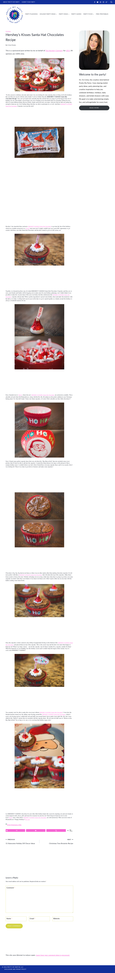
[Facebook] (94, 2)
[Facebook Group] (97, 2)
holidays (98, 93)
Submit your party (28, 2)
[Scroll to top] (110, 966)
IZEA (68, 51)
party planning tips (95, 86)
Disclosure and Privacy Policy (15, 969)
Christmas (8, 31)
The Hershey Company (54, 51)
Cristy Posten (11, 45)
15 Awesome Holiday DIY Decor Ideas (20, 841)
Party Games (76, 14)
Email (32, 918)
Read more (94, 108)
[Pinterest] (100, 2)
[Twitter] (106, 2)
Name (9, 918)
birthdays (90, 93)
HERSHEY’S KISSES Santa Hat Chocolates (39, 226)
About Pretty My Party (11, 2)
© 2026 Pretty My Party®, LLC (12, 967)
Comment (10, 888)
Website (56, 918)
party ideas (83, 86)
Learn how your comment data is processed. (53, 955)
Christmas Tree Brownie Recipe (61, 841)
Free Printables (102, 14)
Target (27, 228)
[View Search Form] (111, 2)
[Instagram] (103, 2)
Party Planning (31, 14)
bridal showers (95, 96)
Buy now (27, 819)
